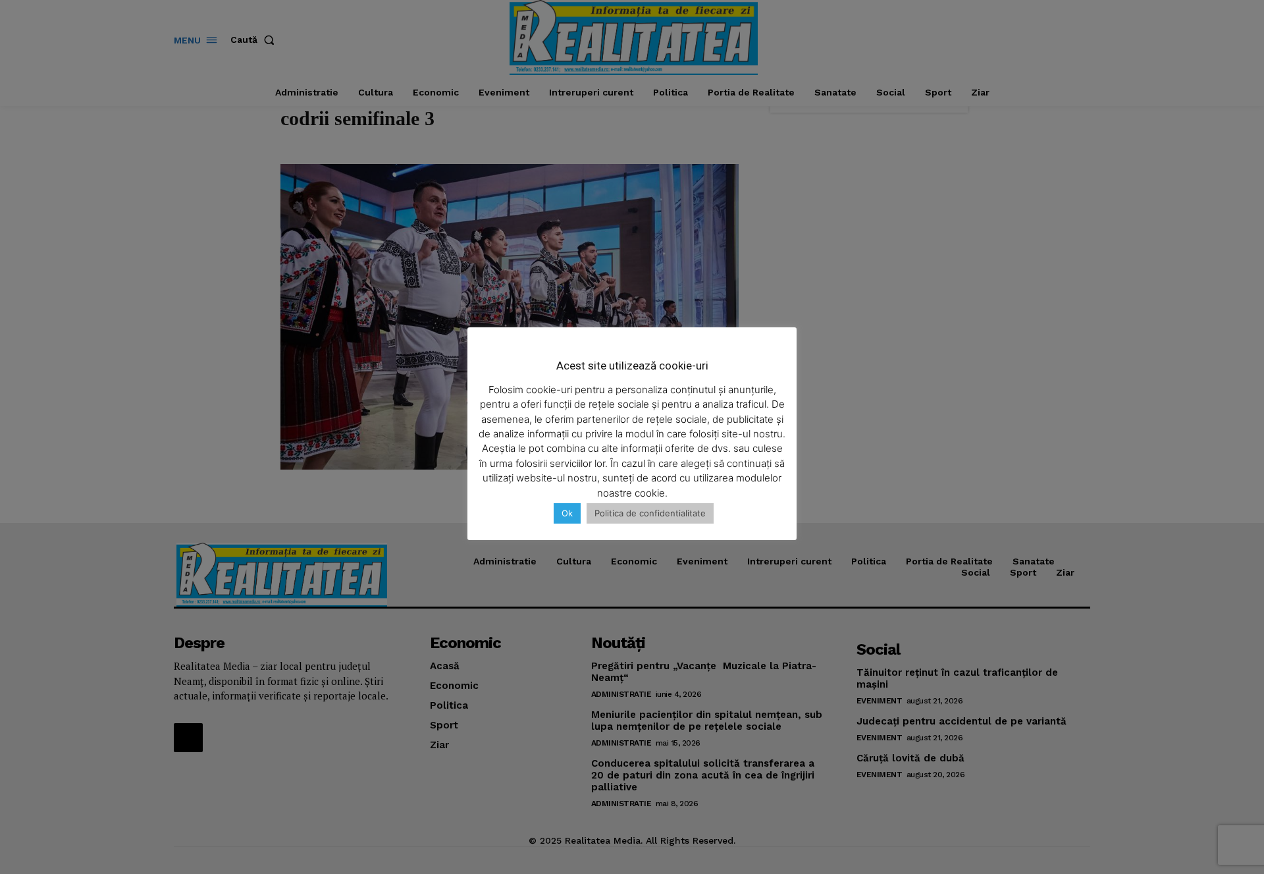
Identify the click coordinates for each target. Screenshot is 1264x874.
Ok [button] (567, 513)
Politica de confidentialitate (650, 513)
